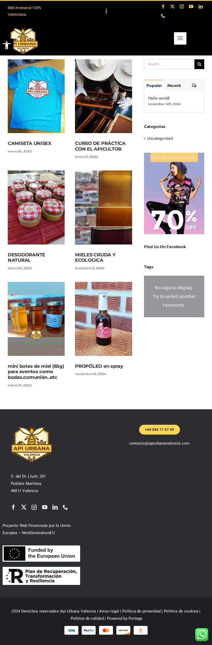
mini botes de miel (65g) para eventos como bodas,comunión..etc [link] (36, 371)
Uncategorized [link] (160, 138)
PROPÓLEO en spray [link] (99, 366)
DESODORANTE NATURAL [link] (26, 257)
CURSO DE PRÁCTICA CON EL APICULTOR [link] (100, 146)
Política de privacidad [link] (141, 611)
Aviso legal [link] (109, 611)
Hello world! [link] (159, 98)
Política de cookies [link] (181, 611)
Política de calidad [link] (87, 618)
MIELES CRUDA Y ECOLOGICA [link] (95, 257)
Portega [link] (135, 618)
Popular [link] (154, 85)
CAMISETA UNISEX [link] (29, 143)
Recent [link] (174, 85)
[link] (6, 45)
